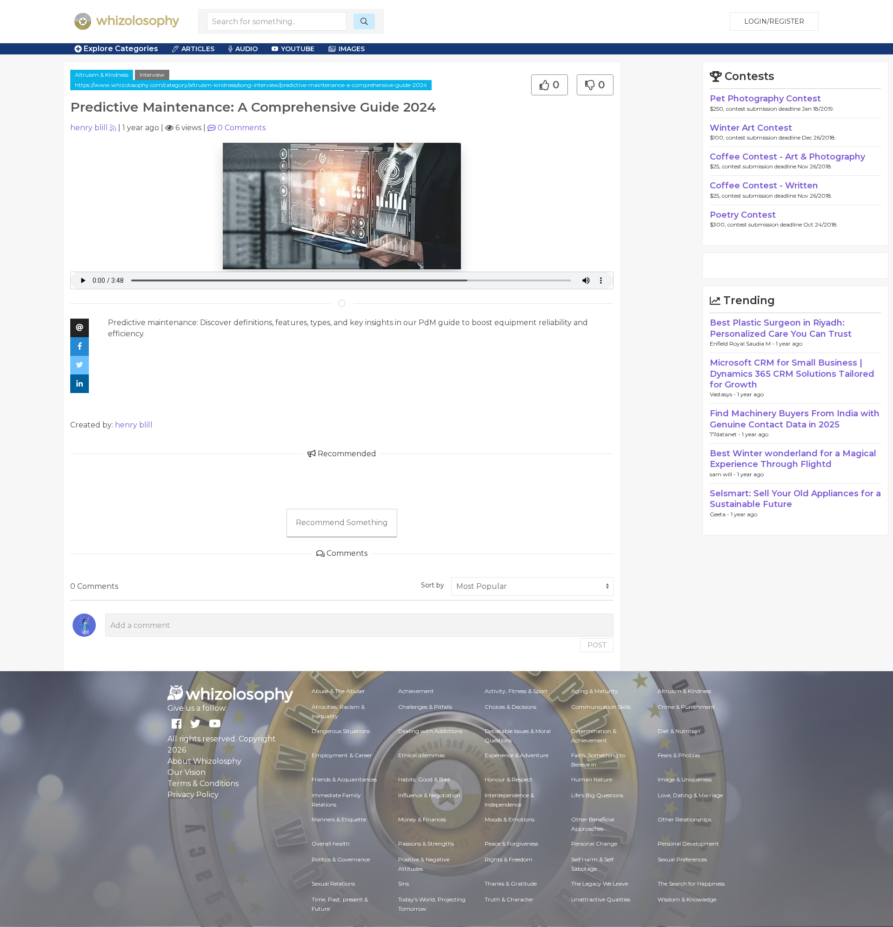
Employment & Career (342, 755)
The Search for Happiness (691, 883)
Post (596, 645)
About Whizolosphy (204, 761)
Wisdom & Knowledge (687, 899)
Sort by (432, 585)
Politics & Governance (341, 859)
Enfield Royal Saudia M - (743, 343)
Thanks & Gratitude (511, 883)
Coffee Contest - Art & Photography (787, 157)
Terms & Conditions (203, 783)
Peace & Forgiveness (511, 843)
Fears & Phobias (679, 755)
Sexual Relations (333, 883)
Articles (197, 49)
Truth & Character (509, 899)
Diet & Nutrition (679, 730)
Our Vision (186, 772)
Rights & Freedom (509, 859)
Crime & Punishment (686, 706)
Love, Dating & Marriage (690, 795)
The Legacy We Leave (599, 883)
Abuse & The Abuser (338, 690)
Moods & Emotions (509, 819)
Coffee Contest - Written (764, 185)
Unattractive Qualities (600, 899)
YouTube (297, 49)
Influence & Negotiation (429, 795)
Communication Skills (601, 706)
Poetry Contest (743, 215)
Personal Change (594, 843)
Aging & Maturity (594, 690)
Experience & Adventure (516, 755)
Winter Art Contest (751, 128)
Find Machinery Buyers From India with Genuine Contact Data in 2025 (795, 418)
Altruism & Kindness (101, 74)
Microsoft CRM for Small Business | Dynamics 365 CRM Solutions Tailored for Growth (792, 374)
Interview (152, 74)
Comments (242, 127)
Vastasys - (723, 394)
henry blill (89, 127)
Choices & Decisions (510, 706)
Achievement (416, 690)
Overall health (331, 843)
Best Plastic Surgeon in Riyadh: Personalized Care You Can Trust (781, 328)
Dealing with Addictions (430, 730)
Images (352, 49)
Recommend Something (342, 522)
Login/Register (774, 21)
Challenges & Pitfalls (425, 706)
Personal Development (688, 843)
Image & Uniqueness (685, 779)
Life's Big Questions (597, 795)
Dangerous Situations (341, 730)
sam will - (723, 474)
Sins (403, 883)
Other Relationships (684, 819)
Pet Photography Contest (765, 98)
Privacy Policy (193, 794)
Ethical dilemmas (421, 755)
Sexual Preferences (682, 859)
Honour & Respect (509, 779)
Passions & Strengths (426, 843)
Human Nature (591, 779)
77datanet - (726, 434)
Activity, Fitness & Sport (516, 690)
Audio (246, 49)
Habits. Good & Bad (424, 779)
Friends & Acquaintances (344, 779)
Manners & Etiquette (339, 819)
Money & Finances (422, 819)
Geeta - (720, 514)
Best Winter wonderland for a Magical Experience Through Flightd (793, 458)
